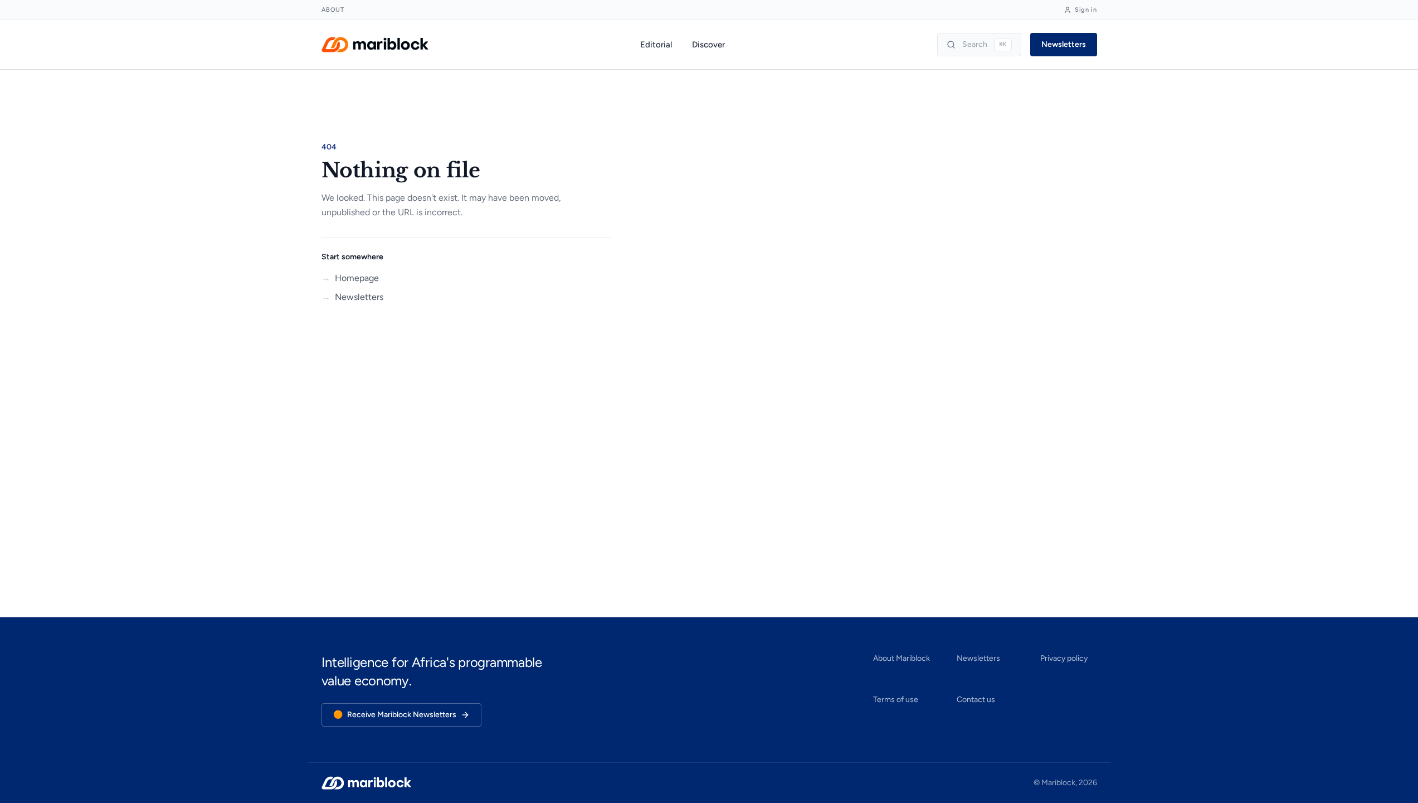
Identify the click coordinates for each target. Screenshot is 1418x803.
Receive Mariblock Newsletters (394, 714)
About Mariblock (901, 658)
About (332, 9)
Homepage (350, 278)
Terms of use (895, 699)
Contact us (976, 699)
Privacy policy (1064, 658)
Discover (708, 45)
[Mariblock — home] (374, 44)
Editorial (656, 45)
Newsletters (1063, 44)
